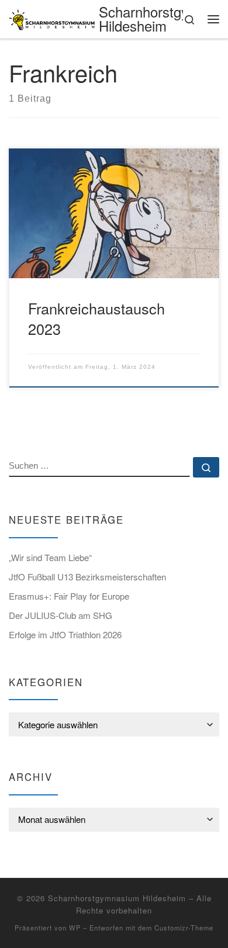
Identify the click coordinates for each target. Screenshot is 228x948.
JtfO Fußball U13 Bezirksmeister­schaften (87, 576)
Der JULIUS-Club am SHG (62, 615)
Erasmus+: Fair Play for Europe (69, 596)
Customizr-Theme (183, 927)
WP (75, 927)
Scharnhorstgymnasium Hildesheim (117, 898)
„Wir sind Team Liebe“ (50, 557)
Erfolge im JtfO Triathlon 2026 (65, 634)
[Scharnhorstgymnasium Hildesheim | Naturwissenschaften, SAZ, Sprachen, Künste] (52, 18)
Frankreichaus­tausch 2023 (96, 318)
